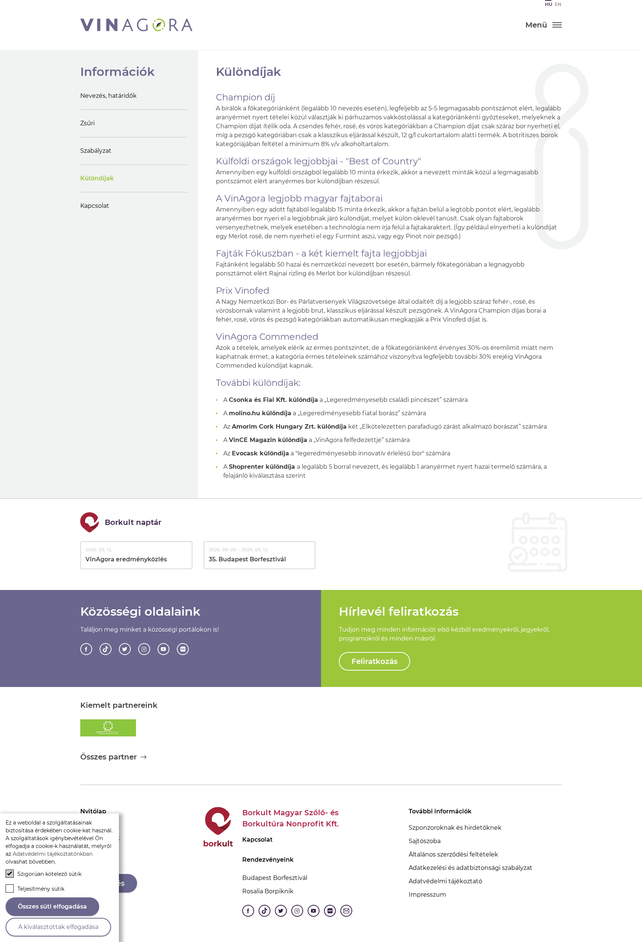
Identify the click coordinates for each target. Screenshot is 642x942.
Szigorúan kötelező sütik (49, 874)
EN (558, 4)
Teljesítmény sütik (40, 888)
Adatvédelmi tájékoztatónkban (53, 854)
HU (548, 4)
